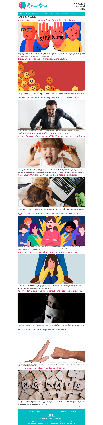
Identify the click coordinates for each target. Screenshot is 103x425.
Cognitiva (35, 13)
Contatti (38, 411)
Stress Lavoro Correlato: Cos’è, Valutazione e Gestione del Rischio (47, 175)
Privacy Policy (63, 411)
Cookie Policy (73, 411)
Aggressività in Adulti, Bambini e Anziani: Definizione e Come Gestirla (49, 213)
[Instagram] (53, 415)
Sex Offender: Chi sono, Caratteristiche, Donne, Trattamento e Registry (50, 291)
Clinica (22, 13)
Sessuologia (64, 13)
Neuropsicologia (44, 13)
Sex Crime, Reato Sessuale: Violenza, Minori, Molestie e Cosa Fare (47, 252)
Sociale (28, 13)
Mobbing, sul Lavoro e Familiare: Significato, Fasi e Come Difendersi (48, 97)
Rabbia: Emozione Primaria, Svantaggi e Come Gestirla (42, 59)
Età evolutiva (55, 13)
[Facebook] (49, 415)
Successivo (82, 406)
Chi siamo (31, 411)
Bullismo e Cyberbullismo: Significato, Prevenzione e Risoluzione (47, 20)
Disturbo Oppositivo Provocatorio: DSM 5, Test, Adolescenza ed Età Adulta (51, 136)
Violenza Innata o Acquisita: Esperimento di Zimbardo (42, 329)
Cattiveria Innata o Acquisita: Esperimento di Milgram (41, 368)
